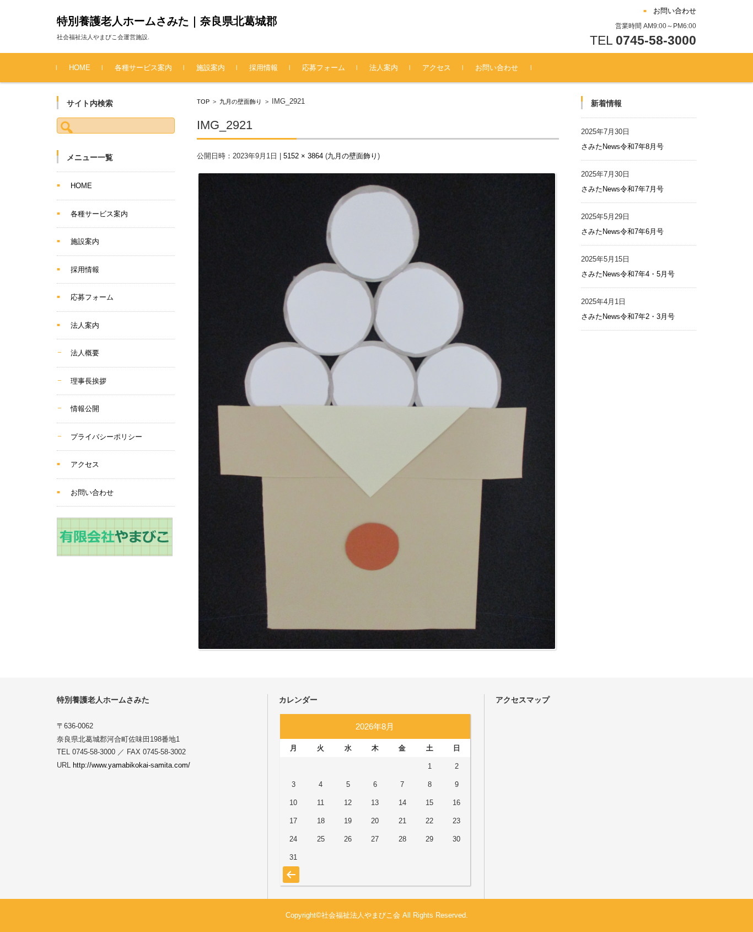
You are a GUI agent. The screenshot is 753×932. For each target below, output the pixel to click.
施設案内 (210, 67)
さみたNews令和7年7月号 (622, 189)
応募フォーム (323, 67)
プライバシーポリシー (106, 437)
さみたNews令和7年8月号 (622, 146)
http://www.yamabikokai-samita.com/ (131, 765)
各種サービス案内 (143, 67)
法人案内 (383, 67)
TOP (203, 101)
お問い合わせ (496, 67)
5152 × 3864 (303, 156)
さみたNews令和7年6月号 (622, 231)
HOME (79, 67)
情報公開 (85, 408)
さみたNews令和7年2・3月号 (628, 316)
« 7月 (290, 869)
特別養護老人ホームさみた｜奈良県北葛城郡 (167, 21)
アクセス (436, 67)
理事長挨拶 (88, 381)
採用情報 (263, 67)
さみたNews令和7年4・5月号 (628, 274)
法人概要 (85, 353)
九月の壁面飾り (240, 101)
